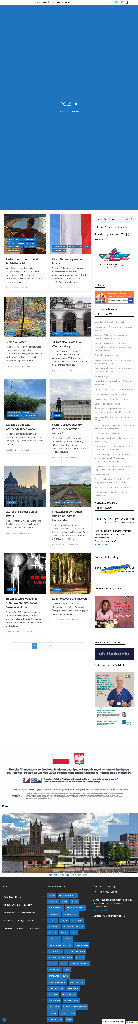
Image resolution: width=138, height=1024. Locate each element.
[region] (69, 845)
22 (87, 875)
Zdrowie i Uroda (68, 1013)
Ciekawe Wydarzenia (75, 908)
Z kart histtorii (55, 1019)
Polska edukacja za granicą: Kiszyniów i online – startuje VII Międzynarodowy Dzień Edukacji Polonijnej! (113, 458)
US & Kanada (30, 247)
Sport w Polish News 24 (59, 976)
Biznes (64, 902)
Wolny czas (54, 1007)
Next (79, 646)
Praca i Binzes (54, 970)
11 (60, 875)
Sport (67, 970)
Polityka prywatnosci (27, 920)
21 (85, 875)
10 (58, 875)
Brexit (74, 902)
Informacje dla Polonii (73, 926)
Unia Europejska (15, 247)
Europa (64, 920)
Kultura (52, 933)
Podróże (68, 939)
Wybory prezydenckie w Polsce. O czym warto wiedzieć (67, 429)
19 (80, 875)
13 (65, 875)
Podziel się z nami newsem (107, 355)
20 (82, 875)
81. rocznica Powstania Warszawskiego (66, 344)
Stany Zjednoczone (26, 243)
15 (70, 875)
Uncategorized (70, 333)
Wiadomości (59, 250)
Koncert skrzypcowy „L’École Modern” (112, 487)
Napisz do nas (99, 910)
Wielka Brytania (15, 250)
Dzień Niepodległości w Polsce (67, 261)
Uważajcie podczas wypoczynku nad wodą (20, 426)
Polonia (52, 964)
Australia (53, 902)
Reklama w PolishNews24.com (18, 904)
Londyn (64, 933)
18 (77, 875)
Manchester (54, 939)
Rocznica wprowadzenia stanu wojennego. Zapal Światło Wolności (21, 603)
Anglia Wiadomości (67, 895)
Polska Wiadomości (72, 503)
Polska (11, 243)
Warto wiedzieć (15, 416)
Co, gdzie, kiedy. (70, 914)
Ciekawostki (54, 914)
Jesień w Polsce (16, 341)
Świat (68, 1019)
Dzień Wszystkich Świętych (69, 598)
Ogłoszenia (34, 928)
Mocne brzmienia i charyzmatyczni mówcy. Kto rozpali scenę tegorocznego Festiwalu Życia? (113, 346)
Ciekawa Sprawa (55, 908)
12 (63, 875)
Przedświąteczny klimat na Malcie (110, 394)
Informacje (54, 926)
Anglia (52, 895)
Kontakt (20, 928)
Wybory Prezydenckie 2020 (74, 1007)
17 (75, 875)
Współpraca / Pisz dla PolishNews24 (21, 912)
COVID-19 (52, 920)
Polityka (80, 957)
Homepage (63, 111)
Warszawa (83, 247)
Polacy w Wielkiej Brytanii (60, 945)
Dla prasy (8, 928)
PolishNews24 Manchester (60, 957)
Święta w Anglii (102, 376)
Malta (74, 933)
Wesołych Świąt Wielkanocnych (109, 322)
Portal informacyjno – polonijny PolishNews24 (53, 2)
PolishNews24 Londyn (75, 951)
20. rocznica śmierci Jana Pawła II (21, 514)
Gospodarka (77, 920)
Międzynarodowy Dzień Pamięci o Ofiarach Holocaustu (67, 516)
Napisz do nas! (101, 544)
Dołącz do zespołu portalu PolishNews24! (22, 261)
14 (68, 875)
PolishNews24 (29, 240)
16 (73, 875)
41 (51, 646)
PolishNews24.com (12, 896)
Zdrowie (52, 1013)
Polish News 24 (14, 240)
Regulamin (8, 920)
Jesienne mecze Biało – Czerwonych (111, 399)
